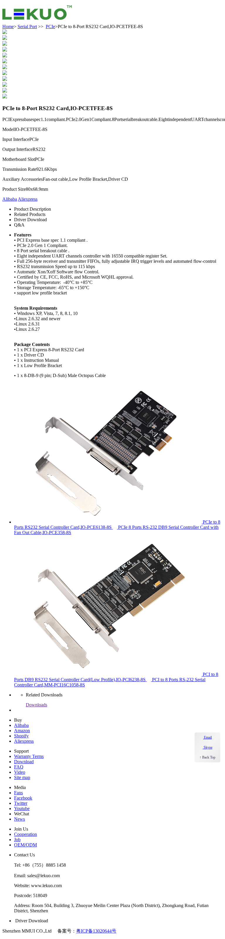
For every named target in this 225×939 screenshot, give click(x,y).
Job (17, 839)
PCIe (50, 26)
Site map (22, 777)
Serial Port (27, 26)
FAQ (18, 766)
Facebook (23, 797)
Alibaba (9, 199)
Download (24, 761)
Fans (18, 792)
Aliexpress (28, 199)
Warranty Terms (29, 756)
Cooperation (25, 834)
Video (19, 772)
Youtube (22, 808)
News (19, 819)
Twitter (20, 803)
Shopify (21, 735)
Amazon (22, 730)
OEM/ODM (25, 844)
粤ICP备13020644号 (96, 930)
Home (8, 26)
